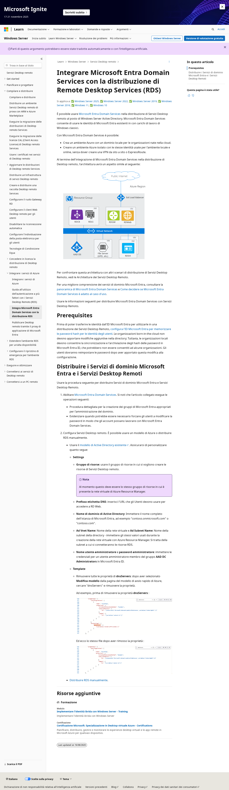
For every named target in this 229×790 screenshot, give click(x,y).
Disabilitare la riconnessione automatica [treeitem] (25, 226)
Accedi (221, 29)
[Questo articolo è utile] (189, 95)
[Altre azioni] (169, 62)
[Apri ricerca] (213, 29)
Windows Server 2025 (87, 101)
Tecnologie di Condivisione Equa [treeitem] (24, 250)
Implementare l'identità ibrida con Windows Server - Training (92, 711)
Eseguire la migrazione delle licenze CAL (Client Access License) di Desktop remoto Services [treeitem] (25, 142)
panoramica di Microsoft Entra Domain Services (87, 289)
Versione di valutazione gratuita (204, 38)
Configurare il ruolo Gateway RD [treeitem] (25, 201)
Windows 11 (82, 105)
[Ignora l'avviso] (222, 6)
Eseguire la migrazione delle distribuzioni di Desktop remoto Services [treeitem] (25, 125)
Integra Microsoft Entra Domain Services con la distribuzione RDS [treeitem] (25, 312)
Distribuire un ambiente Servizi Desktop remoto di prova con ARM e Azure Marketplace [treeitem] (23, 109)
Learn (61, 61)
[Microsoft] (6, 29)
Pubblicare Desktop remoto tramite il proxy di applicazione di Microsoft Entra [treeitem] (26, 328)
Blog (113, 786)
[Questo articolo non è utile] (193, 95)
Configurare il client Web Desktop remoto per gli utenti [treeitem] (23, 214)
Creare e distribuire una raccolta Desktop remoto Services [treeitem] (23, 189)
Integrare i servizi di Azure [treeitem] (23, 281)
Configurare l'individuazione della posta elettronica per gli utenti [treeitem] (25, 238)
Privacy (142, 786)
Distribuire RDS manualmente (88, 680)
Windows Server (77, 61)
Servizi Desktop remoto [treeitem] (20, 72)
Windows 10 (100, 105)
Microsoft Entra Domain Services (100, 114)
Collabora (128, 786)
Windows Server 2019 (145, 101)
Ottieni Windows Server (167, 38)
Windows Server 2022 (116, 101)
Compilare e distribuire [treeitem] (22, 97)
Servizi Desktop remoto (103, 61)
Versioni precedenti (96, 786)
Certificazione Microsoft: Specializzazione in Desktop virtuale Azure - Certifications (104, 725)
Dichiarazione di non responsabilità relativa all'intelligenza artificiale (42, 786)
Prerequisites (196, 68)
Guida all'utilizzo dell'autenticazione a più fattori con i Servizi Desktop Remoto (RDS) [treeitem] (26, 296)
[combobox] (23, 65)
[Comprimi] (42, 59)
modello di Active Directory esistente (103, 445)
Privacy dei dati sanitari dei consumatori (174, 786)
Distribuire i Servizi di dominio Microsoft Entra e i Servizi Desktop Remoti (206, 75)
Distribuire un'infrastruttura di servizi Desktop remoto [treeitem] (25, 177)
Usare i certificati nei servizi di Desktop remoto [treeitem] (24, 156)
